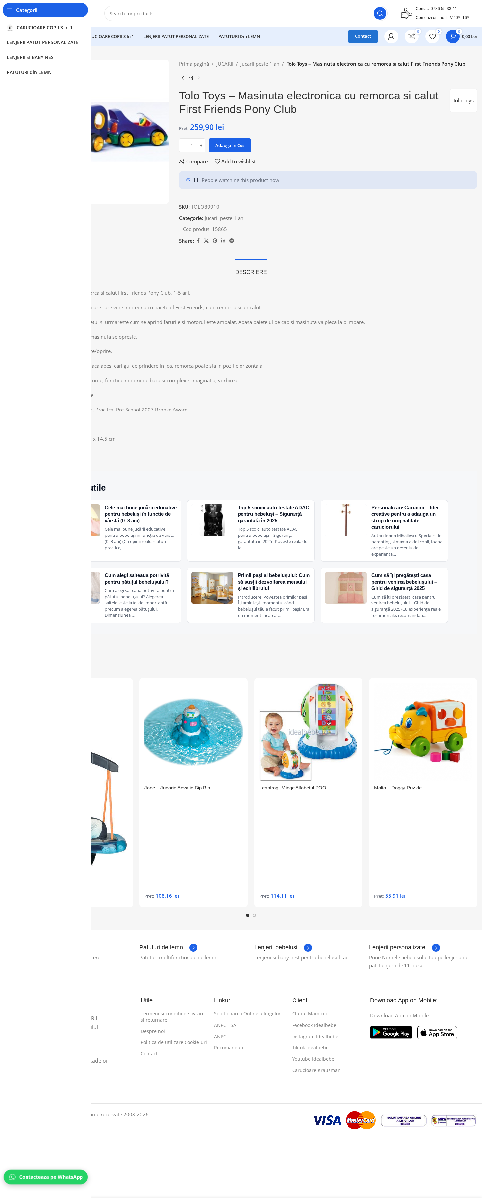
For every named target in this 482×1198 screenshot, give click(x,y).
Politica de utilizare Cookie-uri (174, 1042)
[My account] (391, 36)
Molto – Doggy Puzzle (398, 787)
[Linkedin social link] (223, 240)
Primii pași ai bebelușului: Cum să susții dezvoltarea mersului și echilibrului (274, 581)
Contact (363, 36)
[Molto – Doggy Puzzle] (423, 732)
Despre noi (153, 1031)
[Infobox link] (168, 948)
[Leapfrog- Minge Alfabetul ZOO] (308, 732)
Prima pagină (194, 63)
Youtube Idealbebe (313, 1059)
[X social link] (206, 240)
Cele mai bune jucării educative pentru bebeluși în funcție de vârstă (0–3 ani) (141, 514)
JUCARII (224, 63)
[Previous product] (183, 78)
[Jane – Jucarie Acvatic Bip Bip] (193, 732)
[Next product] (199, 78)
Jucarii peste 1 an (260, 63)
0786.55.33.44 (444, 8)
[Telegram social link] (231, 240)
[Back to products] (191, 78)
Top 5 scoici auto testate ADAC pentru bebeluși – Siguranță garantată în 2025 (273, 514)
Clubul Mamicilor (311, 1013)
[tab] (251, 269)
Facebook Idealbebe (314, 1025)
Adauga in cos (229, 145)
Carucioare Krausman (316, 1070)
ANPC (220, 1036)
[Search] (380, 13)
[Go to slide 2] (254, 915)
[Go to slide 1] (247, 915)
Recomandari (228, 1047)
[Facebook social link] (198, 240)
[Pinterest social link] (215, 240)
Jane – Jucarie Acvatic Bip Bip (177, 787)
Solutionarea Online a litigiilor (247, 1013)
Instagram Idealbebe (315, 1036)
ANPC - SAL (226, 1025)
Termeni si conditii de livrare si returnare (173, 1016)
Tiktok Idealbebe (310, 1047)
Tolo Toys (463, 100)
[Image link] (391, 1031)
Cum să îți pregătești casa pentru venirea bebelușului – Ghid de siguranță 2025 (404, 581)
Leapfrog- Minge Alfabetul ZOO (292, 787)
